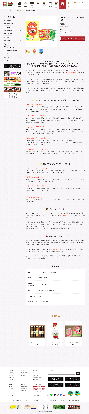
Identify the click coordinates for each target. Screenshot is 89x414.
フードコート (11, 388)
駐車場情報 (35, 379)
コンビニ (23, 391)
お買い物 (23, 384)
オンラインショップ (37, 384)
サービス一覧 (11, 377)
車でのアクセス (36, 373)
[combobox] (77, 6)
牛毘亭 (10, 386)
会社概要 (27, 400)
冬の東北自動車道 (37, 377)
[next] (81, 334)
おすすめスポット (24, 372)
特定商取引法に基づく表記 (39, 400)
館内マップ (11, 373)
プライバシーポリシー (52, 400)
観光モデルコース (24, 373)
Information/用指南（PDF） (74, 400)
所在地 (34, 372)
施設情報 (11, 370)
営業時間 (11, 372)
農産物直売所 (24, 386)
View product (37, 332)
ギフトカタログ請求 (37, 391)
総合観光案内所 (12, 381)
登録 (78, 373)
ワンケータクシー (37, 375)
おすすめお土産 (24, 375)
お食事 (10, 384)
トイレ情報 (11, 379)
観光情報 (23, 370)
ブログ (22, 395)
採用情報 (62, 400)
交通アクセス (36, 370)
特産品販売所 (24, 388)
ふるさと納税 (36, 395)
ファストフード (12, 390)
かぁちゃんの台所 (24, 390)
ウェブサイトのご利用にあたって (15, 400)
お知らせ (11, 395)
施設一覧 (11, 375)
